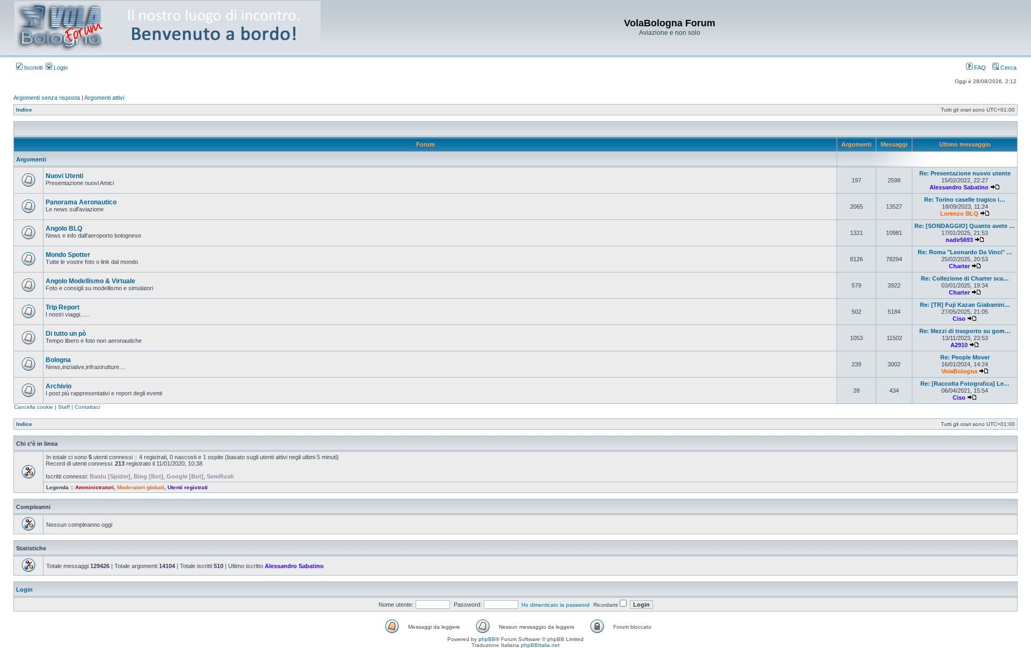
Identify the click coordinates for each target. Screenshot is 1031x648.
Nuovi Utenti (64, 176)
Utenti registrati (188, 487)
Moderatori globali (140, 487)
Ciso (959, 318)
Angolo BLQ (64, 228)
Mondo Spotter (68, 255)
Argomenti (31, 159)
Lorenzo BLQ (959, 213)
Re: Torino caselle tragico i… (964, 199)
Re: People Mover (965, 357)
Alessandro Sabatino (959, 187)
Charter (959, 266)
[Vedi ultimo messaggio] (995, 187)
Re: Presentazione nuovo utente (965, 173)
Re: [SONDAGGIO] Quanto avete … (964, 226)
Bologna (58, 360)
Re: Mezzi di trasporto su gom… (965, 331)
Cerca (1008, 67)
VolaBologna (959, 371)
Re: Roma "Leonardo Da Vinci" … (965, 252)
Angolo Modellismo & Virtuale (90, 281)
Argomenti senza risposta (46, 97)
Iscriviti (32, 67)
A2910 (959, 345)
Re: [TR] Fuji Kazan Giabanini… (965, 304)
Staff (64, 407)
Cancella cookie (33, 407)
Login (60, 67)
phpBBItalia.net (540, 645)
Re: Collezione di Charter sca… (965, 278)
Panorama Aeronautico (81, 202)
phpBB (487, 639)
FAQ (979, 67)
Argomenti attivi (104, 97)
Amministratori (94, 487)
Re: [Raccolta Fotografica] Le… (965, 383)
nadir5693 (959, 240)
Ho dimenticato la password (555, 605)
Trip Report (62, 307)
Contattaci (87, 407)
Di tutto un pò (66, 333)
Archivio (58, 386)
